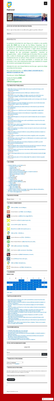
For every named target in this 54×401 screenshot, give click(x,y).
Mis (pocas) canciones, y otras (17, 174)
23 (27, 286)
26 (44, 286)
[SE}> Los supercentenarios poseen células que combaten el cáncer (24, 92)
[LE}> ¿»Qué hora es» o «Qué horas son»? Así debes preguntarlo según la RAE (26, 110)
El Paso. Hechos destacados (16, 170)
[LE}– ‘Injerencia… (23, 224)
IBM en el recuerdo (14, 188)
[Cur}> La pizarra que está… (24, 220)
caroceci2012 (14, 224)
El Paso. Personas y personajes (17, 173)
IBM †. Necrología (14, 186)
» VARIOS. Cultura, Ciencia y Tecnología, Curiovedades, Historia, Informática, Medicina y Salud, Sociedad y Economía (26, 190)
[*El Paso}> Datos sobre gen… (21, 258)
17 (33, 284)
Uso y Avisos (12, 176)
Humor (11, 183)
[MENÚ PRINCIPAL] (45, 3)
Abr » (11, 292)
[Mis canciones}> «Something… (22, 246)
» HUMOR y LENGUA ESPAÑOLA (15, 181)
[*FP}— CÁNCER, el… (19, 233)
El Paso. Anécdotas (14, 169)
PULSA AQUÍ (11, 379)
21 (15, 286)
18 (38, 284)
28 (15, 289)
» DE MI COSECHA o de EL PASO (15, 165)
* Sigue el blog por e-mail (14, 367)
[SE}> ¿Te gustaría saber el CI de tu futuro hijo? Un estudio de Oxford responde (26, 157)
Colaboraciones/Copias (15, 180)
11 (38, 282)
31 (33, 289)
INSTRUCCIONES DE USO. (15, 72)
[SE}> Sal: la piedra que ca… (24, 228)
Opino (11, 175)
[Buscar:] (27, 33)
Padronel (11, 10)
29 (21, 289)
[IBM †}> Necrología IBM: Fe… (26, 216)
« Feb (8, 292)
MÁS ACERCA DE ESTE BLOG (33, 71)
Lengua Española (14, 184)
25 (38, 286)
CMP (12, 207)
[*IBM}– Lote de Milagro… (21, 207)
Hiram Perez (14, 228)
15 (21, 284)
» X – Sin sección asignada (14, 191)
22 (21, 286)
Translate (17, 363)
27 (9, 289)
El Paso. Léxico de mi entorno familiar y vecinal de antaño (23, 171)
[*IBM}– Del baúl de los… (20, 263)
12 (44, 282)
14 (15, 284)
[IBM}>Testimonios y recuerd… (26, 254)
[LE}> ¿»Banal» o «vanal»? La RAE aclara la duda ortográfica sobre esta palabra (26, 135)
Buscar (8, 352)
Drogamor (12, 167)
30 (27, 289)
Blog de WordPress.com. (12, 391)
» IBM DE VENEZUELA (13, 185)
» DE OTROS (11, 178)
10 (33, 282)
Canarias (12, 179)
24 (33, 286)
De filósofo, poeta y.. (14, 166)
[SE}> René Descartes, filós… (29, 241)
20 (9, 286)
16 (27, 284)
